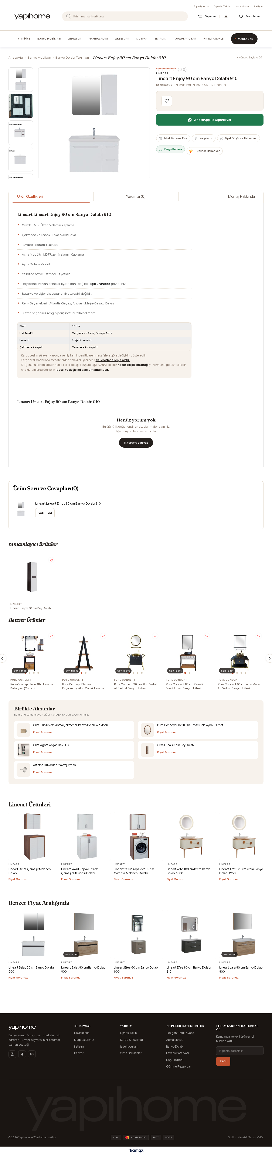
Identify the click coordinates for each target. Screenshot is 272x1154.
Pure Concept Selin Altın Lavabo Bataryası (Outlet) (31, 686)
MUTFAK (141, 38)
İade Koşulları (129, 1046)
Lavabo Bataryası (177, 1053)
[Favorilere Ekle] (167, 101)
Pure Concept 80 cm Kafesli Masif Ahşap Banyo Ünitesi (184, 686)
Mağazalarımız (84, 1040)
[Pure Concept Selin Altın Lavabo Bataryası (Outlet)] (32, 653)
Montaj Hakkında (241, 196)
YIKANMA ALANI (98, 38)
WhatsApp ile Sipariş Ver (212, 119)
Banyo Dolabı (174, 1046)
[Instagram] (12, 1054)
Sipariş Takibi (222, 6)
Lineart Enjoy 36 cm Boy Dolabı (30, 608)
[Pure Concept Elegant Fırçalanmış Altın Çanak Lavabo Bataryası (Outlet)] (84, 653)
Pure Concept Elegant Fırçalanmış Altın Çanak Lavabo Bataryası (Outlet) (83, 686)
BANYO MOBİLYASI (49, 38)
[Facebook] (22, 1054)
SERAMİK (160, 38)
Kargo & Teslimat (131, 1040)
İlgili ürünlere (99, 283)
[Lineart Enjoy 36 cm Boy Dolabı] (32, 577)
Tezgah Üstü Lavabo (180, 1033)
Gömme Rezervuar (178, 1066)
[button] (26, 673)
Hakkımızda (81, 1033)
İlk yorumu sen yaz (136, 442)
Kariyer (79, 1053)
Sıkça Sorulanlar (131, 1053)
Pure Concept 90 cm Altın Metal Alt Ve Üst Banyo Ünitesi (135, 686)
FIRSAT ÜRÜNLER (214, 38)
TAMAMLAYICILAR (184, 38)
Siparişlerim (201, 6)
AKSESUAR (122, 38)
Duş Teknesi (174, 1060)
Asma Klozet (174, 1040)
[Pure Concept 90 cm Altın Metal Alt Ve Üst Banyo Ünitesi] (136, 653)
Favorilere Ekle (51, 560)
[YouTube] (32, 1054)
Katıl (223, 1061)
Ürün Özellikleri (30, 196)
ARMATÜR (74, 38)
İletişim (259, 6)
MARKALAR (245, 38)
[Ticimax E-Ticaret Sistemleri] (136, 1151)
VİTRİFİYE (24, 38)
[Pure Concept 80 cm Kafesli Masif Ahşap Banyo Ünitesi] (188, 653)
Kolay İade (242, 6)
